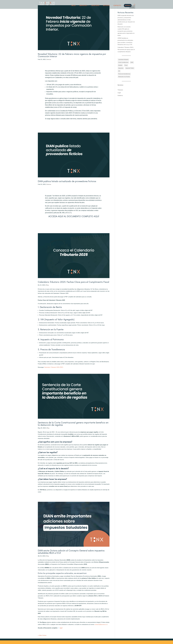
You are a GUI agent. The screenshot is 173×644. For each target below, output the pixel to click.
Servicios (83, 5)
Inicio (73, 5)
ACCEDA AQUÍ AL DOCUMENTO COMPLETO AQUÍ (73, 216)
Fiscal (126, 65)
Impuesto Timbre (130, 68)
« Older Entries (42, 635)
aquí (61, 628)
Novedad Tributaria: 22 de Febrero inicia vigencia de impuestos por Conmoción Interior (72, 55)
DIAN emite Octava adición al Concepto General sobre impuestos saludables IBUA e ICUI (71, 551)
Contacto (117, 5)
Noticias (106, 5)
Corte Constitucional (123, 62)
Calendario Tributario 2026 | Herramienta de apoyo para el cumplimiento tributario (126, 49)
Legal (119, 92)
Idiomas (128, 5)
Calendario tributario (123, 59)
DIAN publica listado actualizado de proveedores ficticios (67, 181)
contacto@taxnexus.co (101, 624)
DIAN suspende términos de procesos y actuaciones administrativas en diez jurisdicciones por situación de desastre (126, 20)
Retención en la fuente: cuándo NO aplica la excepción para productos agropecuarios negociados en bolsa (126, 31)
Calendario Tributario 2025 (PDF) (53, 367)
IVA (119, 71)
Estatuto (120, 65)
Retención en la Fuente (124, 76)
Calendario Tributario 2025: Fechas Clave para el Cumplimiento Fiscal (73, 281)
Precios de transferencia (124, 74)
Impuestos (120, 68)
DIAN (132, 62)
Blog (47, 285)
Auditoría (120, 95)
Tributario (120, 90)
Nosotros (95, 5)
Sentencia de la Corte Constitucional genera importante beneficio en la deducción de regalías (73, 423)
